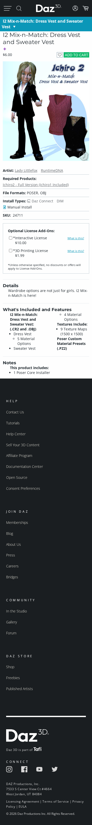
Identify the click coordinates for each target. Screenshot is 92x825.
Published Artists (19, 688)
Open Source (16, 477)
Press (10, 555)
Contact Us (15, 412)
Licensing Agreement (22, 801)
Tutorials (13, 423)
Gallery (11, 622)
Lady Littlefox (26, 170)
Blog (9, 533)
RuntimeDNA (52, 170)
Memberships (17, 522)
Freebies (13, 677)
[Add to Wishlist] (60, 55)
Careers (12, 566)
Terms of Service (55, 801)
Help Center (16, 433)
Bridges (12, 577)
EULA (23, 806)
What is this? (75, 238)
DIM (60, 201)
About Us (13, 544)
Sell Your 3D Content (23, 444)
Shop (10, 666)
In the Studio (16, 611)
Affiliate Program (19, 455)
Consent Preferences (23, 488)
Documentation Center (24, 466)
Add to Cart (76, 54)
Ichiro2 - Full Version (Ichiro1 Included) (36, 184)
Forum (11, 633)
